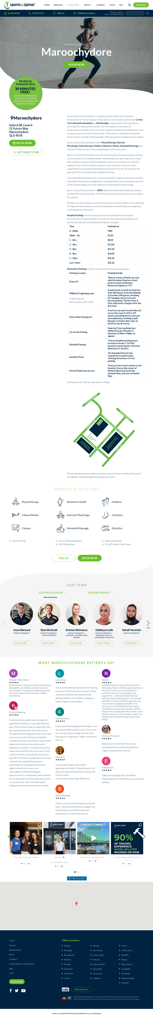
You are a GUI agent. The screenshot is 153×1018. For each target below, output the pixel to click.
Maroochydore (99, 964)
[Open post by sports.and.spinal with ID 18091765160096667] (127, 838)
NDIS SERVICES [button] (81, 989)
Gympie (96, 945)
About (87, 5)
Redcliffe (125, 955)
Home (47, 5)
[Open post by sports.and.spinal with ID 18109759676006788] (93, 838)
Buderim (67, 959)
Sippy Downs (127, 964)
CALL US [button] (63, 558)
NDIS (11, 973)
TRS (120, 5)
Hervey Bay (98, 950)
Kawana (96, 959)
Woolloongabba (128, 978)
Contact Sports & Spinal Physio (21, 964)
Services (58, 5)
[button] (76, 904)
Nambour (97, 978)
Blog (112, 5)
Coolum (67, 978)
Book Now (141, 5)
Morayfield (97, 969)
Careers (100, 5)
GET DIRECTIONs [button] (28, 152)
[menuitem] (47, 5)
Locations (73, 5)
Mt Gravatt (97, 973)
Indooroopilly (98, 955)
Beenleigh (68, 950)
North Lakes (127, 950)
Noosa (124, 945)
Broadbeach (69, 955)
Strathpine (126, 973)
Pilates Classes (15, 950)
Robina (124, 959)
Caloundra (68, 969)
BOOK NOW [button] (76, 64)
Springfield (126, 969)
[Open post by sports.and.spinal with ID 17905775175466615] (26, 838)
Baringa (67, 945)
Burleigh (67, 964)
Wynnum (125, 983)
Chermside (68, 973)
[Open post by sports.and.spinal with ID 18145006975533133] (60, 838)
